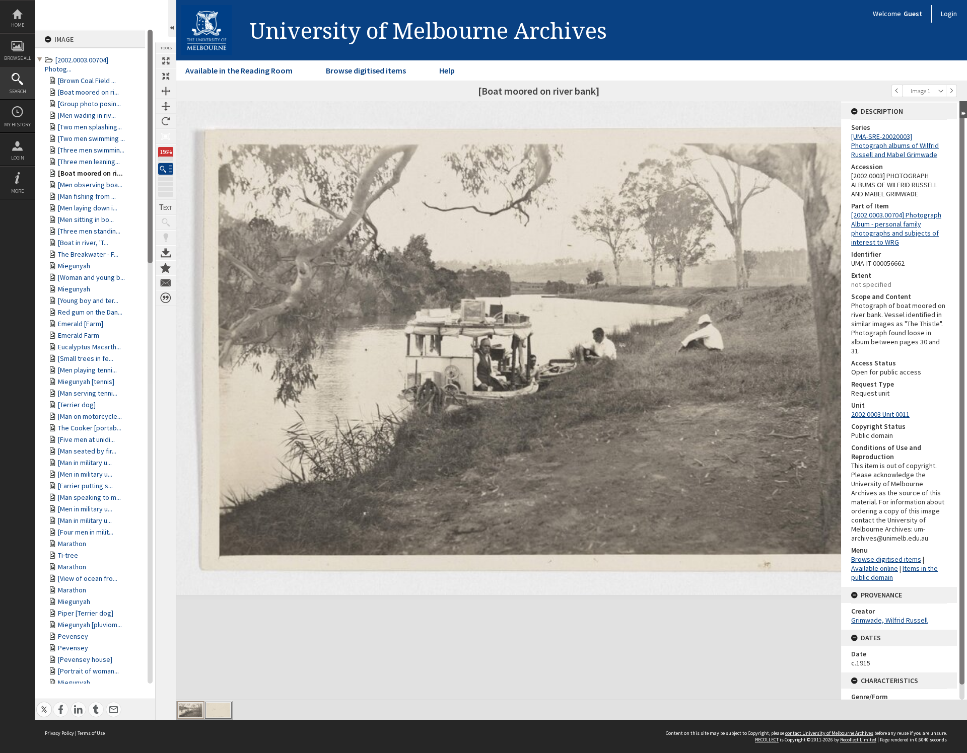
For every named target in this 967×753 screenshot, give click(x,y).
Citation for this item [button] (166, 298)
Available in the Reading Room (239, 70)
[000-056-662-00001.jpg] (190, 710)
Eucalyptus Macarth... (89, 346)
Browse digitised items (366, 70)
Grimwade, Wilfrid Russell (889, 620)
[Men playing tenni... (87, 369)
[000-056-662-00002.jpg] (218, 710)
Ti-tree (68, 555)
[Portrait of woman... (88, 670)
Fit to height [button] (166, 106)
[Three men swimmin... (91, 150)
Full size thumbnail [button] (166, 60)
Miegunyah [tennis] (86, 381)
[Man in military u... (85, 462)
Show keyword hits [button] (166, 222)
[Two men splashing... (90, 126)
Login (17, 158)
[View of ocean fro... (87, 578)
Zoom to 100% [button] (166, 136)
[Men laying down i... (87, 207)
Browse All (17, 58)
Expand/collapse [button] (963, 109)
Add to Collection (166, 267)
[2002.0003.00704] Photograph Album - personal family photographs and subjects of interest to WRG (896, 228)
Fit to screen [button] (166, 76)
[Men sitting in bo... (86, 219)
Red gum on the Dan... (90, 312)
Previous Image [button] (897, 91)
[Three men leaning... (89, 161)
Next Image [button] (951, 91)
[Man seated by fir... (87, 451)
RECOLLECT (767, 739)
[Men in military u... (85, 474)
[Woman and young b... (91, 277)
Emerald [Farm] (80, 323)
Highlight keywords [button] (166, 237)
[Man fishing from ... (87, 196)
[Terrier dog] (77, 404)
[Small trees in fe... (85, 358)
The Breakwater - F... (88, 254)
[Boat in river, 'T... (83, 242)
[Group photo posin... (89, 103)
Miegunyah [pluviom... (90, 624)
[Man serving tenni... (87, 393)
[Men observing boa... (90, 184)
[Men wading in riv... (87, 115)
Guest (913, 13)
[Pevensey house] (85, 659)
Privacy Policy (59, 733)
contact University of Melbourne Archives (829, 733)
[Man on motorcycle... (90, 416)
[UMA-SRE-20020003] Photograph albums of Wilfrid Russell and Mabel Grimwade (895, 145)
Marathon (72, 543)
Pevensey (73, 636)
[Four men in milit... (85, 532)
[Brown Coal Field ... (87, 80)
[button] (165, 169)
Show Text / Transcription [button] (166, 207)
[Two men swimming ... (91, 138)
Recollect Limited (858, 739)
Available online (874, 568)
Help (447, 70)
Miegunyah (74, 265)
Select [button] (941, 91)
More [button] (17, 191)
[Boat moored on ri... (88, 92)
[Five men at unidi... (86, 439)
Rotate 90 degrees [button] (166, 121)
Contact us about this (166, 282)
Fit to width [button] (166, 91)
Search (17, 91)
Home (17, 25)
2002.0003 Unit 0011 (880, 414)
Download (166, 252)
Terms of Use (91, 733)
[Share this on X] (44, 704)
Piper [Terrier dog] (85, 613)
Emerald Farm (78, 335)
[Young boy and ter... (88, 300)
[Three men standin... (89, 231)
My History (17, 124)
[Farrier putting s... (85, 485)
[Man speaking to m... (89, 497)
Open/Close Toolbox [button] (172, 18)
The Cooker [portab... (89, 427)
